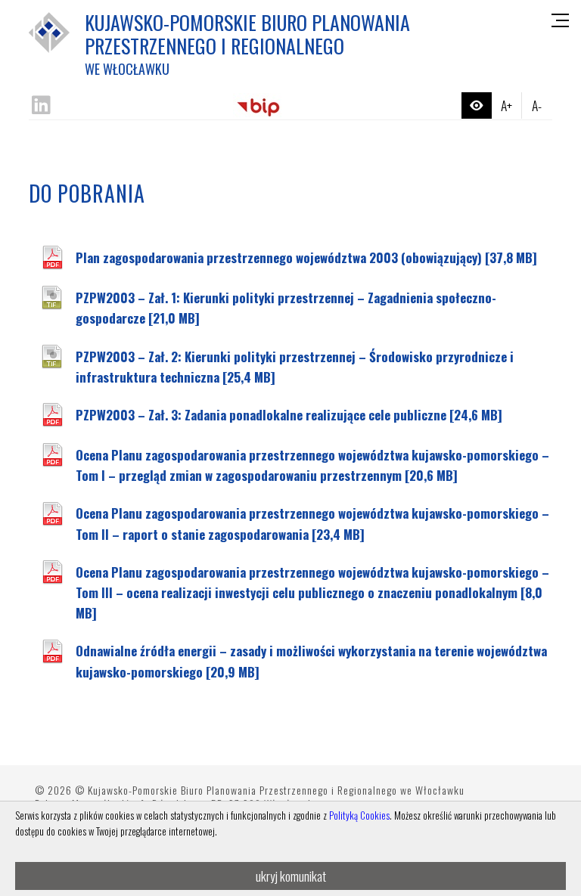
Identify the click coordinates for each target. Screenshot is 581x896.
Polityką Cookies (359, 815)
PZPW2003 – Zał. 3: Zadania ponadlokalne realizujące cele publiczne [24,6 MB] (289, 414)
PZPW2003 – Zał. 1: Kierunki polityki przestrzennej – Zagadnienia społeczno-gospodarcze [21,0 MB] (286, 307)
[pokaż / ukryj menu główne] (560, 21)
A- (537, 105)
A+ (506, 105)
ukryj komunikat (291, 876)
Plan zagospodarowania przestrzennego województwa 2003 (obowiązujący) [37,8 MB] (306, 257)
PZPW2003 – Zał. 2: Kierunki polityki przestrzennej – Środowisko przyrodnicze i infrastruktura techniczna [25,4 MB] (295, 366)
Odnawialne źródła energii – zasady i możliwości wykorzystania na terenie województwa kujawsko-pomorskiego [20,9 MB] (311, 661)
